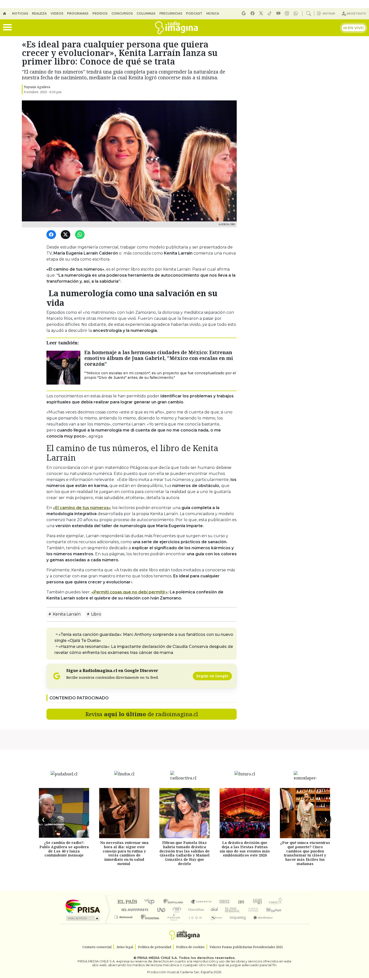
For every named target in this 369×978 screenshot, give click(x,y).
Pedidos (99, 13)
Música (212, 13)
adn (257, 902)
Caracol (275, 902)
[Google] (244, 13)
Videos (57, 13)
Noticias (20, 13)
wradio (176, 909)
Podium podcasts (124, 916)
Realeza (39, 13)
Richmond (124, 923)
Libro (95, 614)
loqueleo (236, 923)
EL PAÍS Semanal (228, 909)
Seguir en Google (212, 676)
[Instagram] (287, 13)
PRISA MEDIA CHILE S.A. (157, 958)
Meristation (260, 923)
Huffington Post (134, 909)
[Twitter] (66, 234)
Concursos (122, 13)
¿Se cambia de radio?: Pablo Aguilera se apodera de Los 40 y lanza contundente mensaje (64, 849)
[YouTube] (279, 13)
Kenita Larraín (66, 614)
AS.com (240, 902)
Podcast (194, 13)
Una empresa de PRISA (83, 906)
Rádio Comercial (283, 923)
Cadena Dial (258, 909)
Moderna (149, 923)
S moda (214, 923)
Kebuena (276, 909)
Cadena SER (224, 902)
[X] (262, 13)
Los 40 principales (151, 902)
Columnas (146, 13)
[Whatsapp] (296, 13)
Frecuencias (170, 13)
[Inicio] (7, 13)
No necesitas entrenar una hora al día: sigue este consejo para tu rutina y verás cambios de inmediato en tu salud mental (124, 853)
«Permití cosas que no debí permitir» (129, 592)
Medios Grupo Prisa (82, 918)
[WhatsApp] (80, 234)
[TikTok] (270, 13)
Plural (172, 923)
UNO (161, 909)
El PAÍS (127, 902)
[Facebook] (253, 13)
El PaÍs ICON (194, 923)
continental (214, 909)
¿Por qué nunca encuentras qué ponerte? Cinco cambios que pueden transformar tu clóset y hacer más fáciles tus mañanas (305, 853)
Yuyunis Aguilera (37, 87)
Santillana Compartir (201, 902)
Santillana (174, 902)
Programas (77, 13)
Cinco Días (195, 909)
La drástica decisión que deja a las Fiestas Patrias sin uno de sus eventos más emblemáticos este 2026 (245, 849)
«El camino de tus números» (82, 507)
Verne (242, 909)
